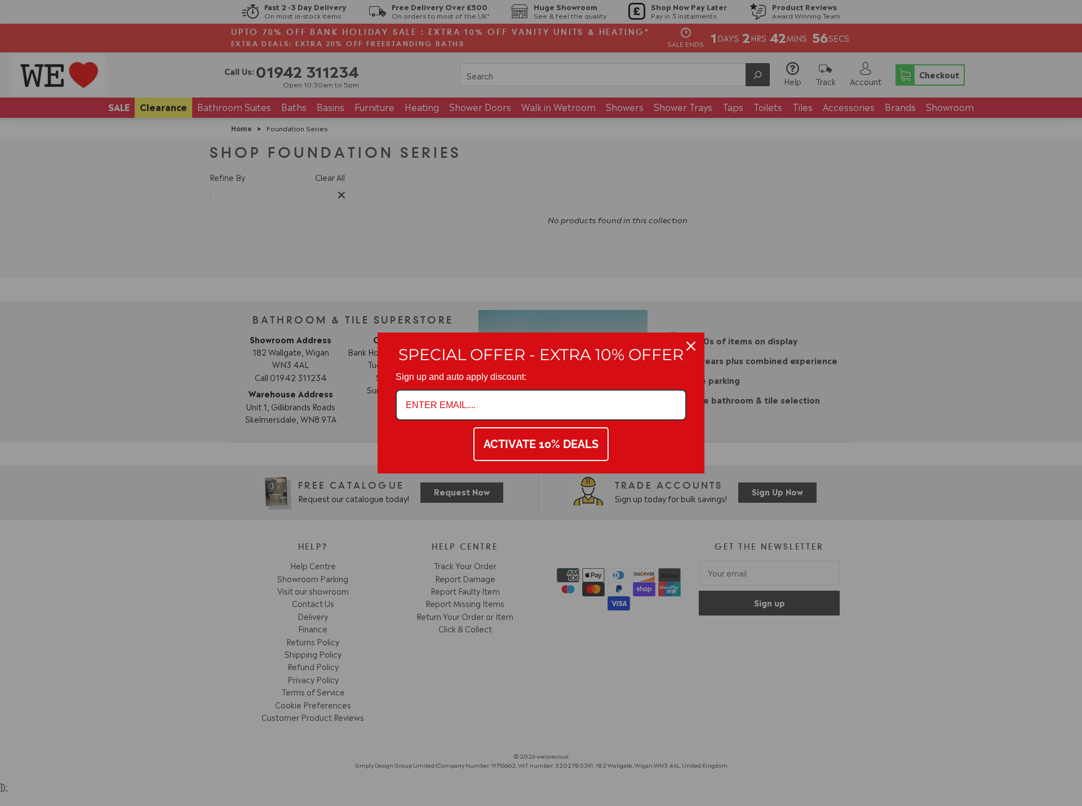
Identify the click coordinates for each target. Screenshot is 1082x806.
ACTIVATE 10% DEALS (541, 444)
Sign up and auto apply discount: (461, 377)
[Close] (690, 346)
